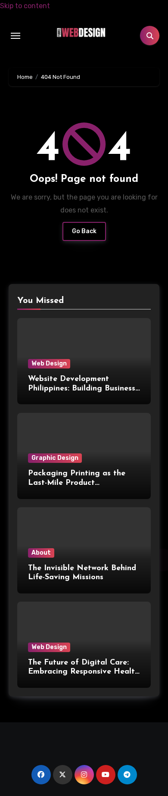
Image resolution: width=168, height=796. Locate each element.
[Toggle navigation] (15, 36)
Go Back (84, 231)
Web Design (49, 363)
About (41, 552)
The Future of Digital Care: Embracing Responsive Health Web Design (83, 672)
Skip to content (25, 6)
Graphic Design (54, 458)
